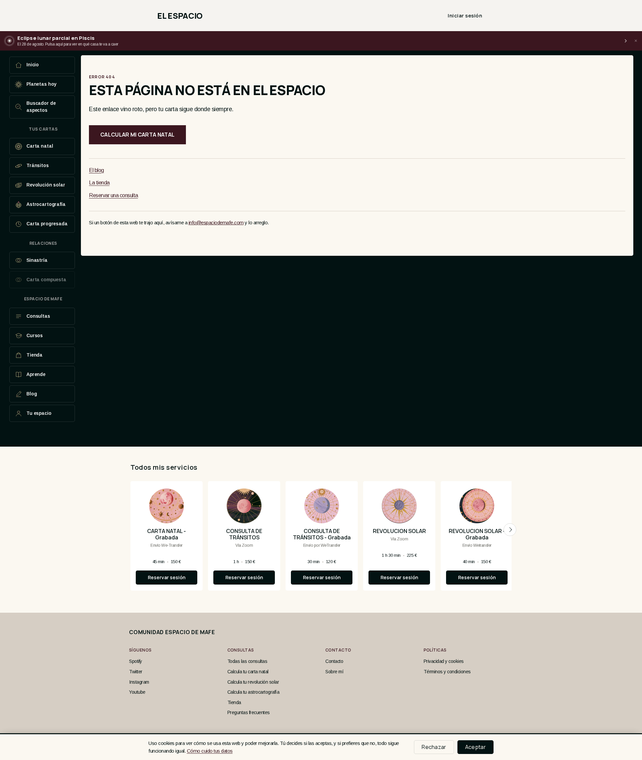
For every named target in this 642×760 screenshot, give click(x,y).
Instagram (139, 682)
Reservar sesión (167, 577)
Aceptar (475, 747)
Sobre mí (334, 671)
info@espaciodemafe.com (216, 222)
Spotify (135, 661)
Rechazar (434, 747)
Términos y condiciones (447, 671)
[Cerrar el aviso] (635, 41)
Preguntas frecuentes (248, 712)
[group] (321, 538)
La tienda (99, 182)
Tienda (234, 702)
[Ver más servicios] (510, 529)
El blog (96, 170)
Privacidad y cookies (444, 661)
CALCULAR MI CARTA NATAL (137, 134)
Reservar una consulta (113, 195)
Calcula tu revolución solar (253, 682)
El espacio (180, 16)
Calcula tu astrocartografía (253, 692)
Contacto (334, 661)
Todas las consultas (247, 661)
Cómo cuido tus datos (210, 751)
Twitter (135, 671)
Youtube (137, 692)
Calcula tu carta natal (248, 671)
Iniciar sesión (465, 15)
